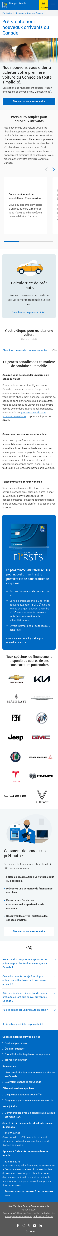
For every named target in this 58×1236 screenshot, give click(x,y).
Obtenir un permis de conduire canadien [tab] (25, 350)
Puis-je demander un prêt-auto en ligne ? (25, 1009)
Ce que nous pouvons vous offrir (23, 1094)
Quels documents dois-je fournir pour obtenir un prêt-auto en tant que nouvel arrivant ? (24, 980)
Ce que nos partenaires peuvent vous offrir (29, 1100)
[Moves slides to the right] (54, 169)
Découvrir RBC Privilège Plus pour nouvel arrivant (25, 640)
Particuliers (7, 13)
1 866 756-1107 (11, 1133)
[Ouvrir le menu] (53, 5)
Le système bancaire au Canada (23, 1081)
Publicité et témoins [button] (43, 1216)
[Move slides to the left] (46, 169)
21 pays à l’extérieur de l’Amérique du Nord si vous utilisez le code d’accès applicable (26, 1141)
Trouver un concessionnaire (29, 101)
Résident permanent (16, 1043)
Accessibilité (33, 1213)
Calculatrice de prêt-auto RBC (28, 312)
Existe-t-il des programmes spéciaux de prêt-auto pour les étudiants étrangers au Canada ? (25, 963)
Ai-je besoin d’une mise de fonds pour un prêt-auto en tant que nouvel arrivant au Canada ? (25, 996)
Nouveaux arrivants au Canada (29, 13)
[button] (43, 5)
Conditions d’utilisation (14, 1213)
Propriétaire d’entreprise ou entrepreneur (27, 1054)
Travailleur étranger (16, 1059)
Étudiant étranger (14, 1048)
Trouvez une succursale (18, 1191)
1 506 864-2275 (11, 1161)
